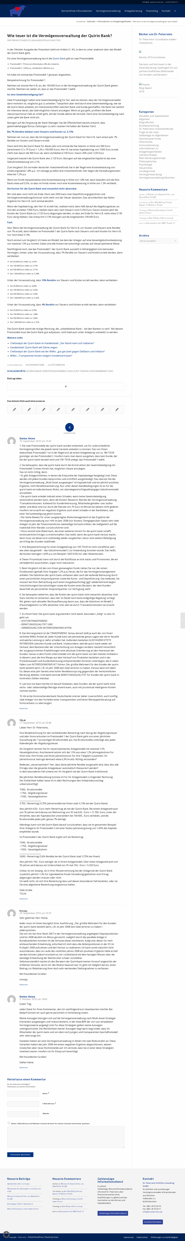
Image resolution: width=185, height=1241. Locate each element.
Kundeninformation (152, 1222)
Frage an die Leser (149, 132)
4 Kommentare (35, 364)
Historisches (145, 141)
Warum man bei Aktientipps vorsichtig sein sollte (24, 1190)
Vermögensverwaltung (57, 371)
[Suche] (175, 10)
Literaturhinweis (148, 154)
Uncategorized (147, 171)
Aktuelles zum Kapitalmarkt (154, 116)
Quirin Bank (59, 58)
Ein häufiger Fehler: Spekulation (20, 1203)
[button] (6, 1234)
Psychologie (145, 164)
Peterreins (58, 364)
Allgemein (144, 119)
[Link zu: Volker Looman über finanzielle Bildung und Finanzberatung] (58, 409)
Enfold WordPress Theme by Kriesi (43, 1237)
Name (46, 1093)
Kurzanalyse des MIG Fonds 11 (160, 222)
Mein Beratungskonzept (152, 158)
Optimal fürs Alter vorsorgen (18, 1183)
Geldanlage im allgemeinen (153, 135)
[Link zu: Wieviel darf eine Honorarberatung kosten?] (44, 409)
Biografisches (146, 122)
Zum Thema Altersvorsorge (160, 217)
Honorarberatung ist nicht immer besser (155, 211)
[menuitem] (77, 10)
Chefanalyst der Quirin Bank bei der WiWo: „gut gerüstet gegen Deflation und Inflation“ (57, 351)
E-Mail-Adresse (49, 1103)
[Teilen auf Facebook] (65, 386)
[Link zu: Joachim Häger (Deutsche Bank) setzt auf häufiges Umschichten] (14, 409)
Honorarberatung (149, 145)
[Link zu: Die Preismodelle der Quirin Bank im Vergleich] (117, 409)
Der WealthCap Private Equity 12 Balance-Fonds (155, 203)
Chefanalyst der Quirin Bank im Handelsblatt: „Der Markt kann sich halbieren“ (52, 343)
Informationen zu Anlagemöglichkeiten (33, 40)
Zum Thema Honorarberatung (93, 371)
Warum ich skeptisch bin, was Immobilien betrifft (156, 195)
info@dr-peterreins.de (152, 2)
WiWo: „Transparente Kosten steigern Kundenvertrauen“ (41, 355)
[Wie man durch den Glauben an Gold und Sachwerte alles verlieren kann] (2, 621)
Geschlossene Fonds (150, 138)
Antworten (24, 708)
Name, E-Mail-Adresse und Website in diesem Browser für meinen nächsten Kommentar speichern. (50, 1123)
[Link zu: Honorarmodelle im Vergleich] (102, 409)
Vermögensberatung (150, 174)
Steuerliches (145, 168)
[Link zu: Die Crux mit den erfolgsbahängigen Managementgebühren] (73, 409)
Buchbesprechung (149, 125)
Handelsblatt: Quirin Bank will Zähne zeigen (33, 347)
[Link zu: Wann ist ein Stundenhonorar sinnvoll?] (88, 409)
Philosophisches (148, 161)
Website (46, 1113)
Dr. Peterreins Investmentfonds (156, 128)
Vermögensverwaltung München (157, 177)
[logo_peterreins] (17, 10)
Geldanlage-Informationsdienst (113, 1213)
